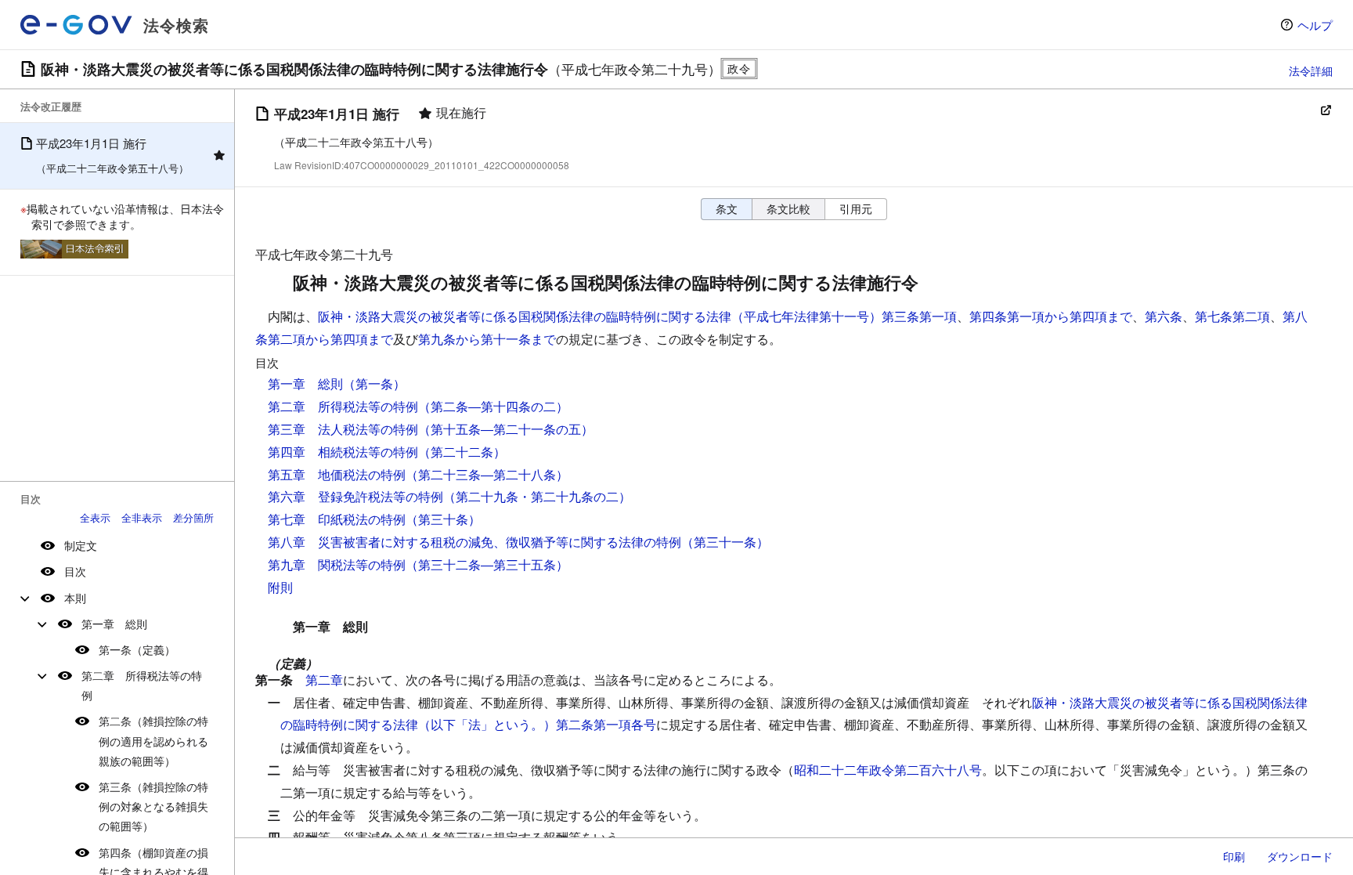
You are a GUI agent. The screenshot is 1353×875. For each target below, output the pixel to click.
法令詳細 (1311, 70)
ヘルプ (1315, 24)
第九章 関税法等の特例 (337, 564)
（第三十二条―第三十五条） (487, 564)
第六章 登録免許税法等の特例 (355, 496)
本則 (75, 598)
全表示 (95, 517)
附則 (280, 587)
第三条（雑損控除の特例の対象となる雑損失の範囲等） (153, 806)
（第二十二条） (462, 452)
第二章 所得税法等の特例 (141, 685)
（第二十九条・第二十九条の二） (537, 496)
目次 (75, 571)
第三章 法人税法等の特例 (343, 429)
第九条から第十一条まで (487, 339)
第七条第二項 (1232, 316)
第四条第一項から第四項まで (1050, 316)
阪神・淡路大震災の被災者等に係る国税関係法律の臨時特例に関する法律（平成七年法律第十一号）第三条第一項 (637, 316)
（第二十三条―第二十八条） (487, 474)
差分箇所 (193, 517)
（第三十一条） (725, 542)
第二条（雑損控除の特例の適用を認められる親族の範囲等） (153, 740)
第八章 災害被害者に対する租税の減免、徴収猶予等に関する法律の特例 (474, 542)
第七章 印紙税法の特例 (337, 519)
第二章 (324, 680)
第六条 (1163, 316)
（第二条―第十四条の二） (493, 406)
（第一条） (374, 383)
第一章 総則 (114, 623)
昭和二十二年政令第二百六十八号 (888, 770)
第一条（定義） (137, 649)
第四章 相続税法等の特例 (343, 452)
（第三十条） (443, 519)
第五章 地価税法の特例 (337, 474)
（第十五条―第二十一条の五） (506, 429)
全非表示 (141, 517)
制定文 (80, 545)
